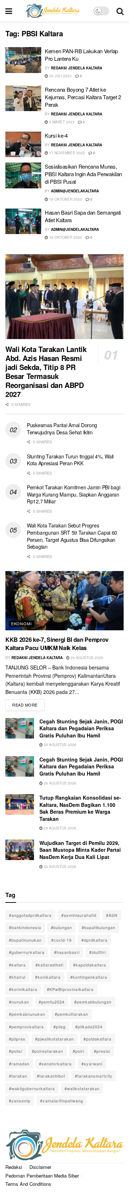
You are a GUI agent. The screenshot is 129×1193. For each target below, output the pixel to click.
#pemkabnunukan (27, 1014)
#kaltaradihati (49, 965)
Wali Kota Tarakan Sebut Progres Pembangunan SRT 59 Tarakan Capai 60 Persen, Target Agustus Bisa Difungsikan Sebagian (72, 536)
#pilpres (17, 1039)
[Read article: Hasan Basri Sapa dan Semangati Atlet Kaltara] (23, 221)
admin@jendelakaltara (75, 190)
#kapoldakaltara (89, 965)
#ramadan (19, 1063)
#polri (78, 1051)
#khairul (17, 977)
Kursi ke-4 (56, 135)
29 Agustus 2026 (86, 657)
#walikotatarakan (82, 1088)
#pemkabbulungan (92, 1002)
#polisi (15, 1051)
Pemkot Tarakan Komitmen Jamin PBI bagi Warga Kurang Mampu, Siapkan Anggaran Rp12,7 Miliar (73, 494)
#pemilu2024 (51, 1002)
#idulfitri (97, 952)
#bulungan (61, 927)
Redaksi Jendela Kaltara (76, 67)
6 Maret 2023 (61, 121)
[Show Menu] (8, 11)
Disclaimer (40, 1167)
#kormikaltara (23, 989)
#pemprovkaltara (26, 1026)
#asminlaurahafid (78, 915)
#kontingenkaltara (88, 977)
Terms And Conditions (28, 1183)
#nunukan (19, 1002)
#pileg (59, 1026)
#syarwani (91, 1063)
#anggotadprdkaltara (30, 915)
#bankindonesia (25, 927)
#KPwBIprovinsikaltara (70, 989)
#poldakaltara (97, 1039)
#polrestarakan (47, 1051)
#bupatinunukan (25, 940)
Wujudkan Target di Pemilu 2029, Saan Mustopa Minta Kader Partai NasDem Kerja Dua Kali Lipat (80, 849)
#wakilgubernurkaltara (32, 1088)
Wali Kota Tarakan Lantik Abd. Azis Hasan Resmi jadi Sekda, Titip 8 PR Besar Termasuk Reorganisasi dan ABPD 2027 (45, 371)
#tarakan (18, 1076)
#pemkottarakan (71, 1014)
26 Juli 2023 (60, 75)
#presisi (102, 1051)
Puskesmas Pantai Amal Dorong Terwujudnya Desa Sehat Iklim (62, 428)
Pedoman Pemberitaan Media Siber (42, 1175)
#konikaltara (48, 977)
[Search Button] (120, 11)
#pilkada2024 (88, 1026)
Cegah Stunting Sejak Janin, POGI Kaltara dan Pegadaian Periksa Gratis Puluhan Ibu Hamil (81, 728)
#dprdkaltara (94, 940)
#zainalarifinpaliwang (61, 1100)
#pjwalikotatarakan (54, 1039)
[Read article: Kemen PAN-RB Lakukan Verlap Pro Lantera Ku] (23, 60)
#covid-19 (61, 940)
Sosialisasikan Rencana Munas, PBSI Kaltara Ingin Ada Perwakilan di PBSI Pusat (83, 174)
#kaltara (17, 965)
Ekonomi (21, 623)
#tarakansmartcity (94, 1076)
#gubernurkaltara (26, 952)
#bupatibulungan (98, 927)
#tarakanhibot (51, 1076)
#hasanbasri (67, 952)
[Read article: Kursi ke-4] (23, 144)
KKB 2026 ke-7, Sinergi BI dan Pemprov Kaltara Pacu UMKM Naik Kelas (57, 643)
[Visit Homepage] (52, 11)
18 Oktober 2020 (65, 199)
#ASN (112, 915)
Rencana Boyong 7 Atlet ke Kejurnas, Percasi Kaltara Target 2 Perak (83, 97)
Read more (28, 703)
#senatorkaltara (55, 1063)
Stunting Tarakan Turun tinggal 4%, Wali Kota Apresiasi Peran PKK (70, 460)
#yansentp (19, 1100)
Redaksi (13, 1167)
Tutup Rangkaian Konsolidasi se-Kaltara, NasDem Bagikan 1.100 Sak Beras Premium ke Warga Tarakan (80, 808)
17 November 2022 (66, 152)
